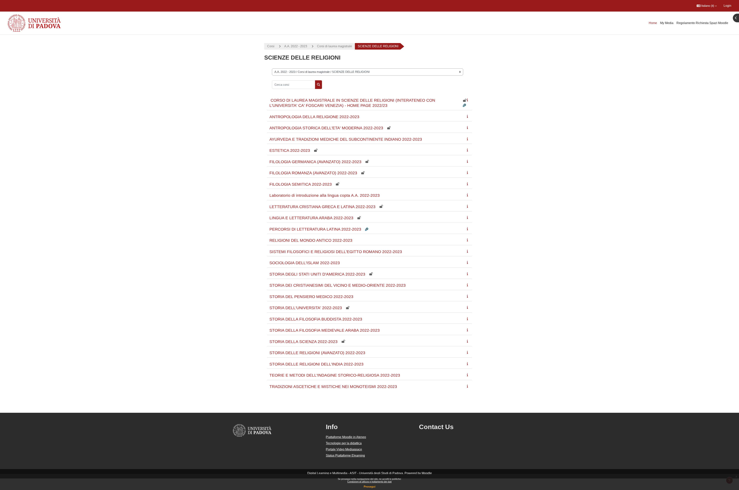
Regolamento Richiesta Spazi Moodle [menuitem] (702, 23)
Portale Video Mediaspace (344, 449)
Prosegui (369, 486)
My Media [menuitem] (666, 23)
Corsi (270, 46)
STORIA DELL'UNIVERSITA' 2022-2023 (305, 308)
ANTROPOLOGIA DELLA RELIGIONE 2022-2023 (314, 117)
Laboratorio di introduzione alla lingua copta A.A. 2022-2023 (324, 195)
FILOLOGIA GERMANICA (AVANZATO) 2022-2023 (315, 161)
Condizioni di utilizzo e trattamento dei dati (369, 481)
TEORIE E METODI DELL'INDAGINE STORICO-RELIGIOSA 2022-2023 (334, 375)
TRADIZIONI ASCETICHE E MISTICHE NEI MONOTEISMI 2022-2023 (333, 386)
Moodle (427, 473)
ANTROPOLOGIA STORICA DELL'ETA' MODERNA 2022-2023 (326, 128)
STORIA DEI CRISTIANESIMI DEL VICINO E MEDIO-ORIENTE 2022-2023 (337, 285)
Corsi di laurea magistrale (334, 46)
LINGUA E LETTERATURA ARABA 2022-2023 (311, 218)
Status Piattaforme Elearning (345, 455)
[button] (706, 6)
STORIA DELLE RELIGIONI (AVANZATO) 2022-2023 (317, 352)
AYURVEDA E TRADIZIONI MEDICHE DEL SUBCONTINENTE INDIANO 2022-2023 (345, 139)
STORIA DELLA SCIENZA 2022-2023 (303, 341)
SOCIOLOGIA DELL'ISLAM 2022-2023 (304, 263)
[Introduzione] (468, 99)
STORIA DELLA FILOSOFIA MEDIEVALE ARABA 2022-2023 (324, 330)
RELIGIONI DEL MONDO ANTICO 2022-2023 (310, 240)
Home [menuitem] (653, 23)
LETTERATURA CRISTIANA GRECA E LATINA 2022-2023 (322, 206)
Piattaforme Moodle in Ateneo (346, 437)
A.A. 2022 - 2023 (295, 46)
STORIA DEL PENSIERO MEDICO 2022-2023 (311, 296)
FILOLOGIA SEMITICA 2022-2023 (300, 184)
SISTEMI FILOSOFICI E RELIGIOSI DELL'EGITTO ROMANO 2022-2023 (335, 251)
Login (727, 5)
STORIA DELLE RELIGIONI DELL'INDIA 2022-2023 (316, 364)
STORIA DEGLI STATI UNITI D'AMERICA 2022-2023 (317, 274)
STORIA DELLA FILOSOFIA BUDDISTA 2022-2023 (315, 319)
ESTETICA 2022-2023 (289, 150)
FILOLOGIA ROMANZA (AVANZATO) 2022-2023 (313, 173)
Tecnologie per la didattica (344, 443)
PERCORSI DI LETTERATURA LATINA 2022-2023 (315, 229)
